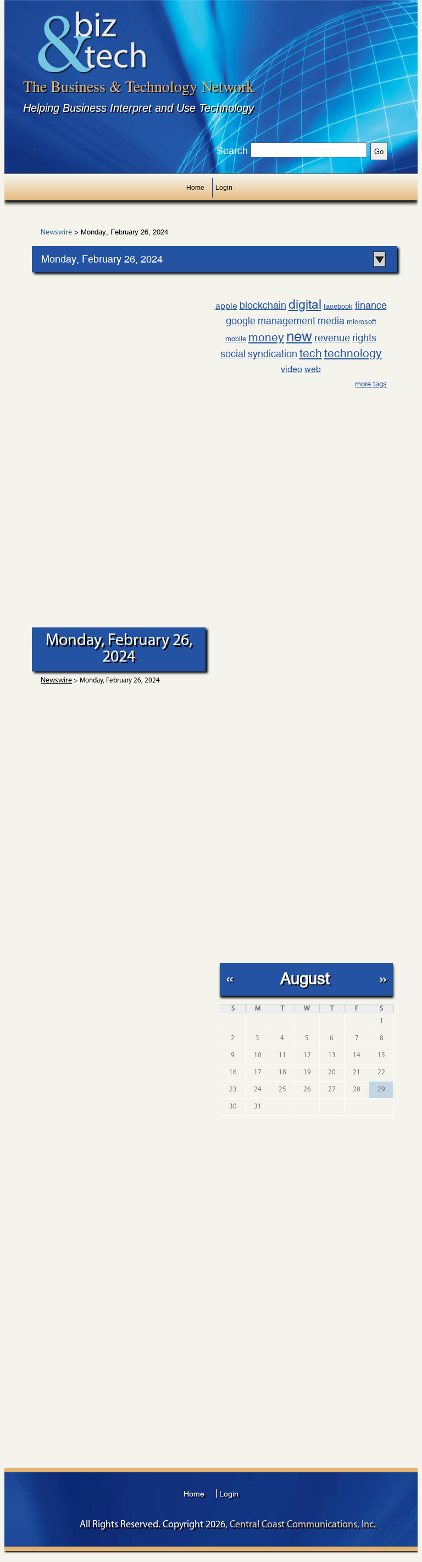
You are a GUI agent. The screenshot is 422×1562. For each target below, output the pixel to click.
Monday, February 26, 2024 (102, 259)
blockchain (263, 305)
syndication (272, 353)
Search (232, 151)
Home (195, 188)
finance (371, 305)
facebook (338, 306)
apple (226, 305)
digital (304, 304)
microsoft (361, 322)
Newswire (56, 233)
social (233, 353)
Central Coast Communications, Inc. (303, 1525)
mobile (235, 339)
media (331, 320)
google (241, 320)
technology (353, 353)
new (299, 336)
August (305, 978)
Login (223, 188)
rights (364, 337)
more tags (371, 384)
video (291, 369)
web (312, 369)
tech (310, 353)
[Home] (92, 41)
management (286, 320)
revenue (332, 337)
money (266, 337)
